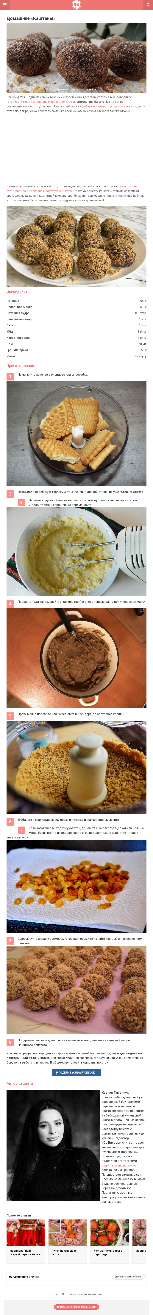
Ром (10, 344)
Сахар (11, 325)
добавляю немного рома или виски (107, 106)
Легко (75, 89)
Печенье (13, 301)
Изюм (11, 356)
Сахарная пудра (18, 313)
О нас (54, 1294)
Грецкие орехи (17, 350)
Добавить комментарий (128, 1276)
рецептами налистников (119, 1165)
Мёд (10, 331)
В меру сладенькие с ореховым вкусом (48, 102)
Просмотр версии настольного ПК (78, 1307)
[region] (76, 148)
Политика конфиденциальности (82, 1294)
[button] (5, 5)
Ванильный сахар (19, 319)
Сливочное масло (19, 307)
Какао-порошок (18, 338)
